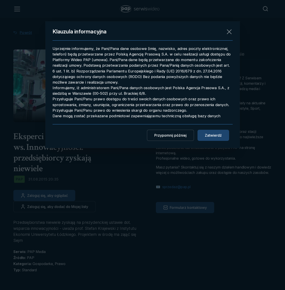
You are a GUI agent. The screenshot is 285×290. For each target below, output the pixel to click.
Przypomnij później (170, 135)
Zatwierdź (213, 135)
